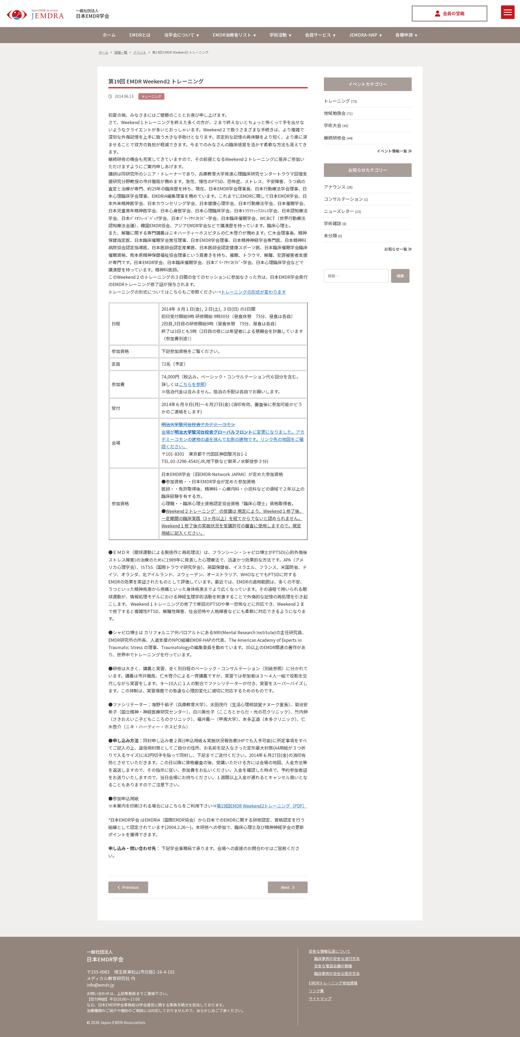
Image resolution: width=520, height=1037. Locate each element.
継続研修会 (338, 137)
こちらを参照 (192, 384)
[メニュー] (508, 12)
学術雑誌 (335, 223)
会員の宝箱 (453, 13)
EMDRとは (140, 34)
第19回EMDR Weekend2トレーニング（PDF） (262, 805)
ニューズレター (342, 211)
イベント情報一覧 (392, 151)
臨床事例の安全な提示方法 (337, 973)
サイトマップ (320, 998)
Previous (130, 887)
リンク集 (316, 990)
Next (285, 887)
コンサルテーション (346, 199)
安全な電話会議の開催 (333, 965)
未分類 (333, 235)
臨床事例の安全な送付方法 (337, 958)
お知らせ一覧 (396, 249)
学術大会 (336, 125)
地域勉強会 (338, 113)
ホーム (109, 34)
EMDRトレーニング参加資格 (333, 983)
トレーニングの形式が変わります (253, 292)
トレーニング (151, 96)
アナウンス (338, 186)
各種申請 (404, 34)
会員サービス (318, 34)
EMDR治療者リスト (232, 34)
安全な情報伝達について (329, 951)
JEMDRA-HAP (363, 34)
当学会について (179, 34)
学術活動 (278, 34)
